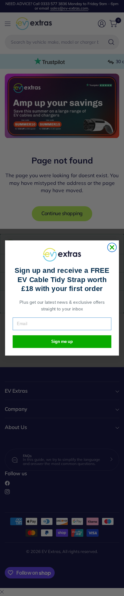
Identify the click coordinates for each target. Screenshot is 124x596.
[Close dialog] (111, 247)
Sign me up (62, 341)
